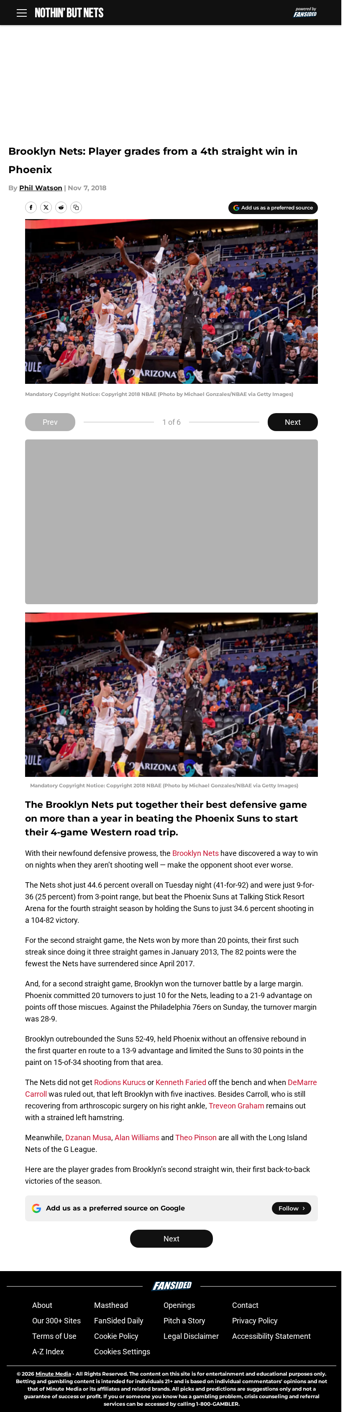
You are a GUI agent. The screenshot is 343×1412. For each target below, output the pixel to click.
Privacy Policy (255, 1320)
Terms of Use (54, 1336)
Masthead (111, 1305)
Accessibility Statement (271, 1336)
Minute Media (53, 1374)
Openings (179, 1305)
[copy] (76, 207)
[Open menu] (22, 13)
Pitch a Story (184, 1320)
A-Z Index (48, 1351)
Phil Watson (40, 188)
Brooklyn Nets (195, 853)
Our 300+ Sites (56, 1320)
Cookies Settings (122, 1351)
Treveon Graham (236, 1105)
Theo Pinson (196, 1137)
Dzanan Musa (88, 1137)
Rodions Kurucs (120, 1082)
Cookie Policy (116, 1336)
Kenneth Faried (181, 1082)
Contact (245, 1305)
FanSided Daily (118, 1320)
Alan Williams (137, 1137)
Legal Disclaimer (191, 1336)
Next (293, 422)
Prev (50, 422)
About (42, 1305)
